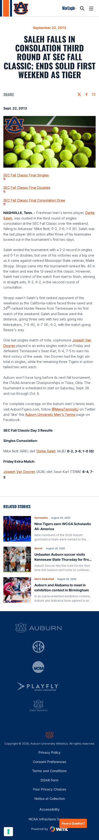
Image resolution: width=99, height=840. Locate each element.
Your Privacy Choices (49, 789)
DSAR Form (49, 780)
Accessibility (49, 809)
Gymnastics (41, 517)
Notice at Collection (49, 798)
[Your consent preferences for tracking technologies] (8, 831)
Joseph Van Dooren (19, 472)
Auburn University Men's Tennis (50, 414)
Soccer (38, 548)
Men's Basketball (44, 578)
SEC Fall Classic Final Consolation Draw (34, 200)
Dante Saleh (46, 451)
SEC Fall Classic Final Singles (26, 175)
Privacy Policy (49, 752)
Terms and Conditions (49, 771)
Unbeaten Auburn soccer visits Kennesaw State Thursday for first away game (62, 559)
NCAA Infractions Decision (49, 819)
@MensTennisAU (65, 409)
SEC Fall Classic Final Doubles (26, 188)
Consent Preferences (49, 762)
